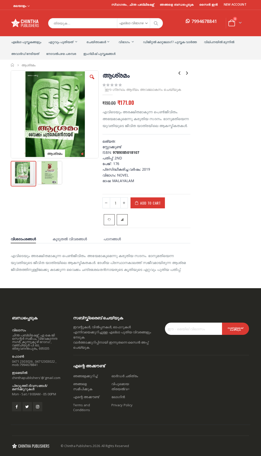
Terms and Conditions (81, 407)
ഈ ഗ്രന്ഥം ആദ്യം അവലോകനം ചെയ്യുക (143, 89)
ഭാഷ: (107, 180)
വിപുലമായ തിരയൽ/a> (120, 386)
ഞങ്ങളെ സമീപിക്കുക (82, 386)
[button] (92, 81)
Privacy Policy (122, 405)
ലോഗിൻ (118, 397)
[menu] (130, 48)
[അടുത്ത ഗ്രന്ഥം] (186, 73)
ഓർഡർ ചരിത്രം (124, 376)
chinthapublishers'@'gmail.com (36, 377)
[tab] (27, 238)
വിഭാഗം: (109, 175)
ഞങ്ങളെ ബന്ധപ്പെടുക (176, 5)
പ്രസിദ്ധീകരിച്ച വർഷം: (122, 169)
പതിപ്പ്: (108, 158)
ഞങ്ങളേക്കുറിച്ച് (85, 376)
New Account (235, 5)
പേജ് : (107, 163)
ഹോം (12, 65)
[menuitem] (26, 42)
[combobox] (105, 23)
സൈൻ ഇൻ (208, 5)
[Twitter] (27, 406)
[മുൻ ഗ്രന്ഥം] (179, 73)
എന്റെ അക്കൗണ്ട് (86, 397)
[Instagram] (37, 406)
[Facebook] (16, 406)
